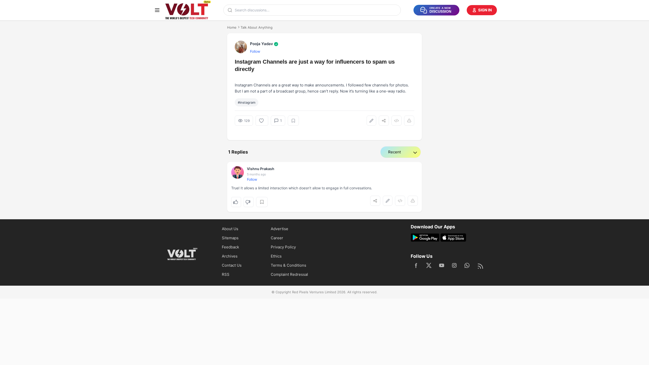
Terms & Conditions (288, 265)
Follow (255, 51)
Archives (230, 256)
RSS (225, 274)
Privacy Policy (283, 247)
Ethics (276, 256)
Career (277, 237)
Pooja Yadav (263, 43)
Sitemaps (230, 237)
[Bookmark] (293, 121)
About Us (230, 228)
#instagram (246, 102)
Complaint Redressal (289, 274)
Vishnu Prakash (260, 169)
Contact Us (232, 265)
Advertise (279, 228)
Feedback (230, 247)
